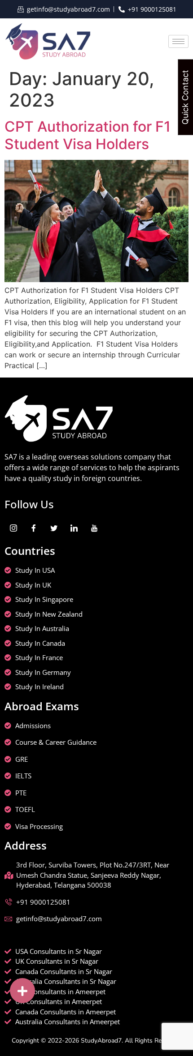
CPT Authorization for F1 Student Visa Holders (87, 135)
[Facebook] (33, 527)
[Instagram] (13, 527)
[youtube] (94, 527)
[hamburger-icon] (178, 41)
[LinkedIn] (74, 527)
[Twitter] (54, 527)
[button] (22, 990)
